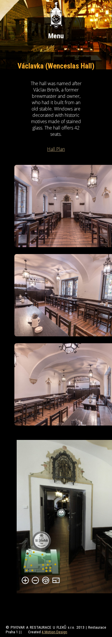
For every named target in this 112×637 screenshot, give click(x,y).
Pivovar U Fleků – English (56, 15)
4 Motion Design (54, 632)
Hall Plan (56, 149)
